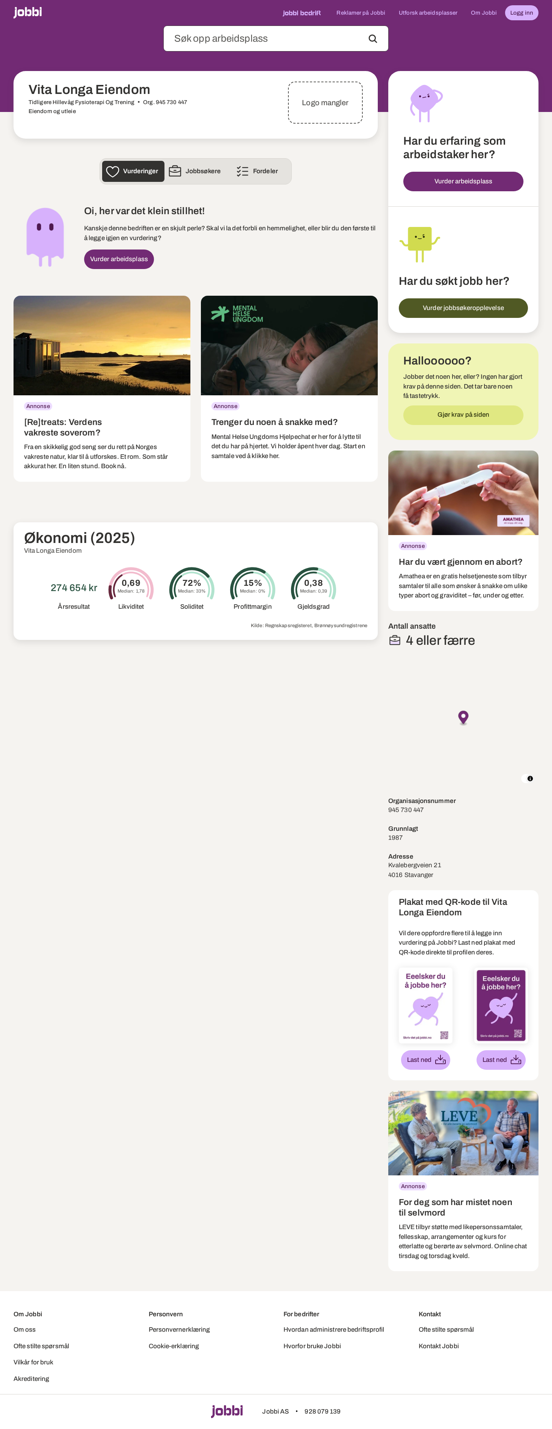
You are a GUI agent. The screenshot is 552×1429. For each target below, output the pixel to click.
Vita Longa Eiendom (53, 550)
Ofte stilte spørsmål (41, 1346)
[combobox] (276, 38)
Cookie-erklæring (174, 1346)
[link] (102, 389)
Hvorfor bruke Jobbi (312, 1346)
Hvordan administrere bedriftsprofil (334, 1329)
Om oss (25, 1329)
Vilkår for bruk (34, 1362)
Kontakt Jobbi (439, 1346)
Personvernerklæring (179, 1329)
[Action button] (373, 39)
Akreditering (31, 1378)
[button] (463, 718)
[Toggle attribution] (530, 778)
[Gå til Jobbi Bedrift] (301, 13)
